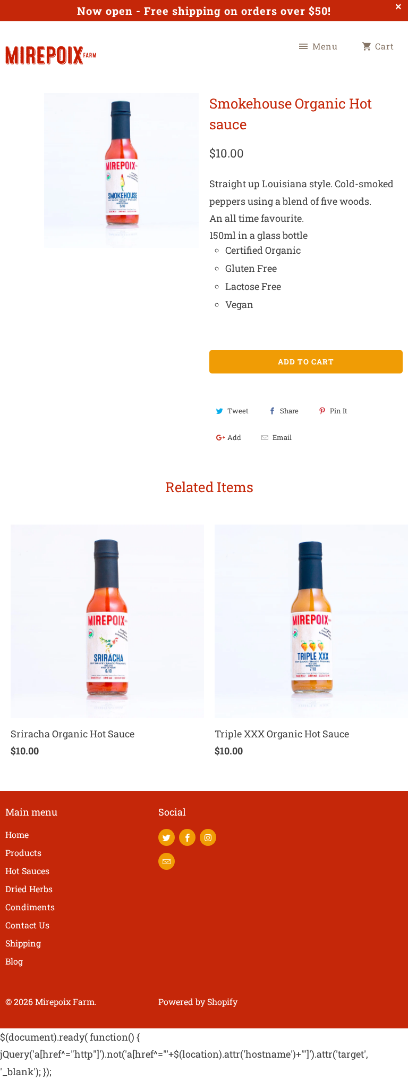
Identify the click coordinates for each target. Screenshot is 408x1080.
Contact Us (27, 925)
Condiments (30, 906)
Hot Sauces (27, 870)
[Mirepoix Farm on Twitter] (166, 837)
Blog (14, 961)
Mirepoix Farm (65, 1001)
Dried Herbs (29, 888)
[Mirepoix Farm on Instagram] (208, 837)
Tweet (238, 411)
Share (289, 411)
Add (234, 437)
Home (17, 834)
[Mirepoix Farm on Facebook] (187, 837)
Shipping (23, 943)
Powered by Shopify (197, 1001)
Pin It (338, 411)
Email (282, 437)
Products (23, 852)
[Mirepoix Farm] (51, 49)
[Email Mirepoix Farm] (166, 861)
